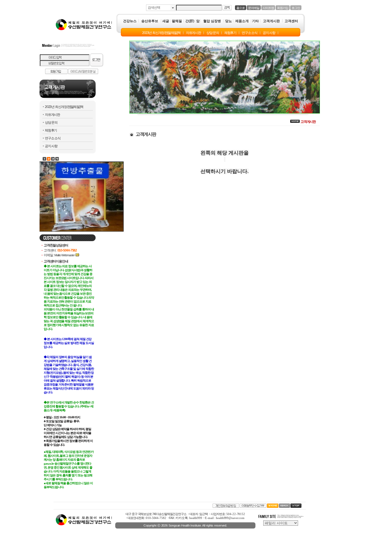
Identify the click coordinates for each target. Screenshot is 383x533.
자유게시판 (52, 115)
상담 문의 (51, 122)
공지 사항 (51, 146)
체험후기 (51, 130)
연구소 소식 (53, 138)
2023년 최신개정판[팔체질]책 (64, 107)
